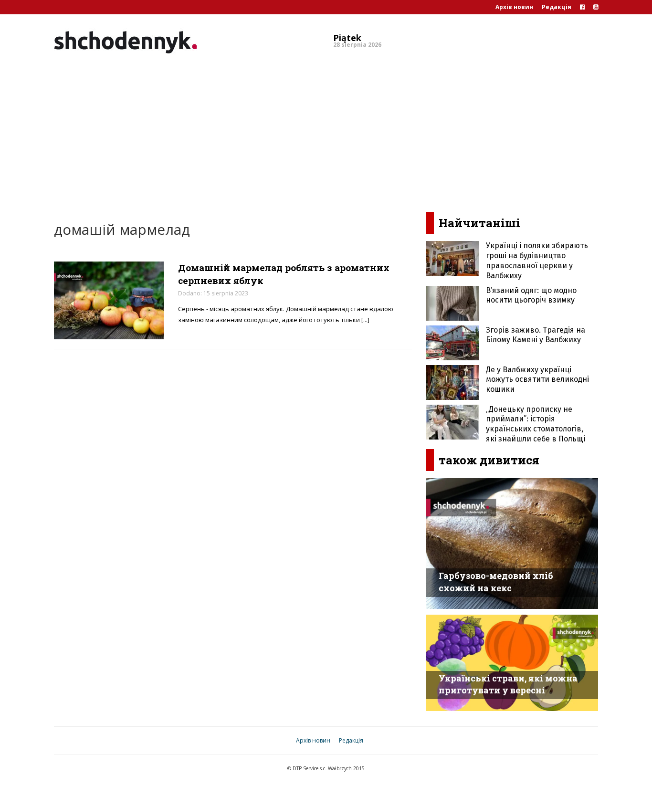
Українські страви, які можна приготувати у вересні (508, 684)
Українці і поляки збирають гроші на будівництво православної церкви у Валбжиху (537, 260)
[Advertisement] (326, 131)
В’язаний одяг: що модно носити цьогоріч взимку (531, 295)
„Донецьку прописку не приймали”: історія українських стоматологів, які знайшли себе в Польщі (535, 424)
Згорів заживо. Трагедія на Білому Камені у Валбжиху (535, 335)
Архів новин (514, 7)
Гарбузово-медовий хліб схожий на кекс (496, 582)
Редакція (556, 7)
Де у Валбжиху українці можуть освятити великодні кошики (537, 379)
